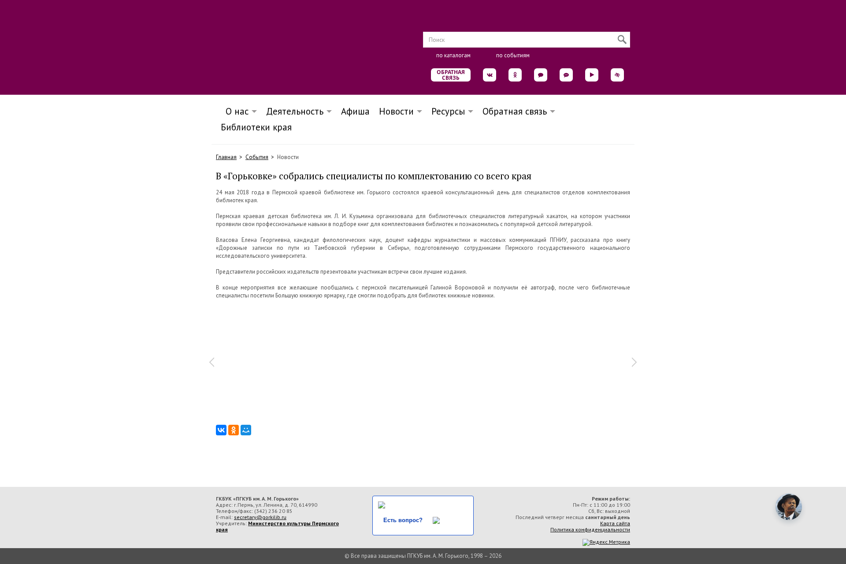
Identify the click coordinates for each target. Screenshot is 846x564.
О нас (234, 111)
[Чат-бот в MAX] (566, 75)
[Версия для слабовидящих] (617, 75)
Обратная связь (451, 75)
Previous (211, 362)
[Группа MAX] (540, 75)
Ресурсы (448, 111)
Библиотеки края (256, 127)
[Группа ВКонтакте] (489, 75)
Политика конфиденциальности (590, 529)
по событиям (513, 55)
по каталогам (453, 55)
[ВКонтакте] (221, 430)
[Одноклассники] (233, 430)
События (256, 157)
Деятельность (294, 111)
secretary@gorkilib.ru (260, 517)
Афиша (355, 111)
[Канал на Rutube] (591, 75)
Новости (396, 111)
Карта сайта (615, 523)
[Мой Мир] (246, 430)
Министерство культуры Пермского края (277, 526)
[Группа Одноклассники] (515, 75)
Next (634, 362)
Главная (226, 157)
